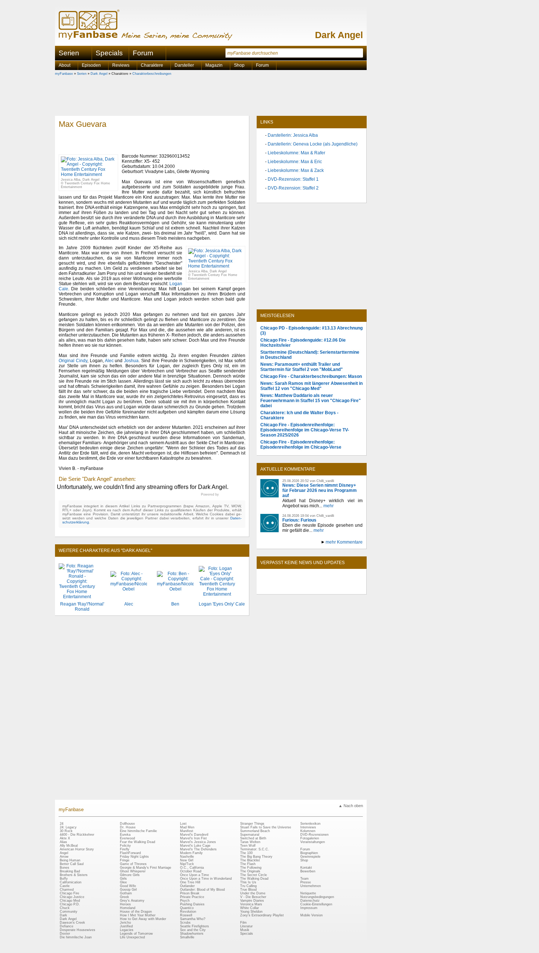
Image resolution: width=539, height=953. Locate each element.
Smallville (187, 937)
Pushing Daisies (192, 904)
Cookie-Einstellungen (316, 904)
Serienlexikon (310, 823)
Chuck (65, 908)
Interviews (308, 827)
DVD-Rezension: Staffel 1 (293, 179)
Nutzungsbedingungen (317, 897)
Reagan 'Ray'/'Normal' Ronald (82, 606)
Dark (63, 915)
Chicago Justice (72, 897)
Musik (244, 930)
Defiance (66, 926)
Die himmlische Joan (76, 937)
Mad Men (187, 827)
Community (68, 911)
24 (61, 823)
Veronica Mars (251, 904)
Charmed (67, 889)
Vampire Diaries (252, 900)
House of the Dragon (136, 911)
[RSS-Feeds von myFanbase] (278, 587)
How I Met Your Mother (137, 915)
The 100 (246, 853)
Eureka (125, 834)
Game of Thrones (133, 864)
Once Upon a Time (194, 875)
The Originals (250, 871)
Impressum (309, 908)
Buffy (64, 878)
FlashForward (130, 853)
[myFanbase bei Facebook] (294, 587)
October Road (190, 871)
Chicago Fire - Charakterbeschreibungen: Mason (311, 376)
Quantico (187, 908)
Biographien (309, 853)
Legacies (126, 930)
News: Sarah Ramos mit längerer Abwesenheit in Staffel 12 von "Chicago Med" (311, 386)
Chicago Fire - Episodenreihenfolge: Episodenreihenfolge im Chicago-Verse (300, 444)
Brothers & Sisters (74, 875)
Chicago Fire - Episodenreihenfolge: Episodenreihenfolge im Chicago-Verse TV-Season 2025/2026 (304, 430)
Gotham (126, 893)
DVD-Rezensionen (314, 834)
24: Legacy (68, 827)
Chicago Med (70, 900)
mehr (328, 505)
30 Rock (66, 831)
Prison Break (189, 893)
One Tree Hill (190, 882)
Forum (143, 53)
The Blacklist (250, 860)
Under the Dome (252, 893)
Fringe (124, 860)
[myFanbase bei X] (311, 587)
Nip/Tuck (187, 864)
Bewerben (307, 871)
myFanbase (64, 74)
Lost (183, 823)
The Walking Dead (254, 878)
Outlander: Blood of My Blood (202, 889)
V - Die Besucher (253, 897)
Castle (65, 886)
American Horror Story (77, 849)
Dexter (65, 933)
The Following (250, 867)
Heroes (125, 904)
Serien (82, 74)
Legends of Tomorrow (136, 933)
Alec (109, 360)
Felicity (125, 845)
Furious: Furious (299, 520)
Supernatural (249, 834)
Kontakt (306, 867)
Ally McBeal (69, 845)
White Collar (249, 908)
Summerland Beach (255, 831)
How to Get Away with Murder (143, 919)
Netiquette (308, 893)
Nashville (187, 856)
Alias (63, 842)
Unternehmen (310, 886)
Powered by (223, 494)
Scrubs (185, 922)
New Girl (186, 860)
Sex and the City (193, 930)
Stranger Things (252, 823)
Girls (123, 878)
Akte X (65, 838)
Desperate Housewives (77, 930)
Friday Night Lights (134, 856)
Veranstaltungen (312, 842)
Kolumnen (307, 831)
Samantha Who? (192, 919)
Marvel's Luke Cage (195, 845)
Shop (304, 860)
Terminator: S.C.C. (254, 849)
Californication (70, 882)
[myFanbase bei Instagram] (328, 587)
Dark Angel (339, 35)
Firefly (124, 849)
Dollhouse (127, 823)
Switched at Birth (253, 838)
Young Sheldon (251, 911)
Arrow (64, 856)
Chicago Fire (69, 893)
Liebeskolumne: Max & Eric (295, 161)
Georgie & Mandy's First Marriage (145, 867)
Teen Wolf (248, 845)
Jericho (125, 922)
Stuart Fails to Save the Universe (265, 827)
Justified (126, 926)
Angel (64, 853)
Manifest (186, 831)
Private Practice (192, 897)
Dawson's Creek (72, 922)
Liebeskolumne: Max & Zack (296, 170)
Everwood (127, 838)
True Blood (248, 889)
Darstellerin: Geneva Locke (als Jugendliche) (313, 144)
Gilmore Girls (130, 875)
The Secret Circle (253, 875)
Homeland (127, 908)
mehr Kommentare (344, 542)
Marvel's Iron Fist (193, 838)
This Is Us (248, 882)
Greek (124, 897)
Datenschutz (310, 900)
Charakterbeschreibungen (151, 74)
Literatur (246, 926)
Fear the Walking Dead (137, 842)
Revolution (188, 911)
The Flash (248, 864)
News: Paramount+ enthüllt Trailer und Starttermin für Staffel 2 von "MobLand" (301, 367)
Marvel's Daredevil (194, 834)
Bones (64, 867)
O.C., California (192, 867)
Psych (185, 900)
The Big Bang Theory (256, 856)
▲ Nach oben (350, 805)
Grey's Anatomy (132, 900)
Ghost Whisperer (133, 871)
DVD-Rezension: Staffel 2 (293, 188)
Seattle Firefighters (194, 926)
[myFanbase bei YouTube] (345, 587)
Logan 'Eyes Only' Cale (222, 604)
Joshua (131, 360)
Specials (109, 53)
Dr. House (128, 827)
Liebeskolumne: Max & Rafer (296, 152)
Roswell (186, 915)
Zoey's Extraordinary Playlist (262, 915)
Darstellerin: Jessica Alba (293, 135)
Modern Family (191, 853)
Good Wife (128, 886)
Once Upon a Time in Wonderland (206, 878)
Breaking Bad (70, 871)
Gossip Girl (128, 889)
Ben (175, 604)
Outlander (187, 886)
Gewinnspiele (310, 856)
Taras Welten (250, 842)
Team (304, 878)
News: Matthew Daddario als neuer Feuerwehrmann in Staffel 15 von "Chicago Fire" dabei (310, 400)
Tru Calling (248, 886)
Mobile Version (311, 915)
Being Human (70, 860)
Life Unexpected (132, 937)
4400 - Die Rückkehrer (77, 834)
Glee (123, 882)
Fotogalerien (309, 838)
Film (243, 922)
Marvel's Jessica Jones (198, 842)
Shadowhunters (191, 933)
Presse (305, 882)
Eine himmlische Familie (138, 831)
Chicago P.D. (70, 904)
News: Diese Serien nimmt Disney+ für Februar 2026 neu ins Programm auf (319, 490)
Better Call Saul (72, 864)
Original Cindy (73, 360)
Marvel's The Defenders (198, 849)
